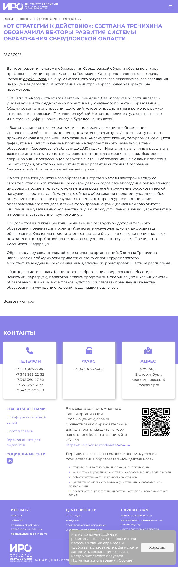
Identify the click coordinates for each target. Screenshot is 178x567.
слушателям (135, 510)
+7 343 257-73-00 (29, 390)
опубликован (35, 79)
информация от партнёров (84, 529)
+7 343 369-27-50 (29, 380)
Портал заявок (20, 431)
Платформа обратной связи (26, 420)
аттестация (73, 515)
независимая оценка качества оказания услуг (142, 522)
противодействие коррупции (86, 525)
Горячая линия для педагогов (24, 442)
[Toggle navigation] (170, 6)
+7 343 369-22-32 (29, 374)
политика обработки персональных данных (26, 527)
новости (16, 515)
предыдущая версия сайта (29, 533)
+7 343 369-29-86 (29, 369)
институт (21, 510)
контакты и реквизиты (136, 515)
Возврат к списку (19, 301)
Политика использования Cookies (102, 560)
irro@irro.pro (148, 385)
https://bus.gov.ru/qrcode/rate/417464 (98, 445)
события (17, 520)
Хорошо (157, 547)
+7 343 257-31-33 (29, 385)
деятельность (81, 510)
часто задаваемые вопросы (140, 529)
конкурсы (72, 520)
